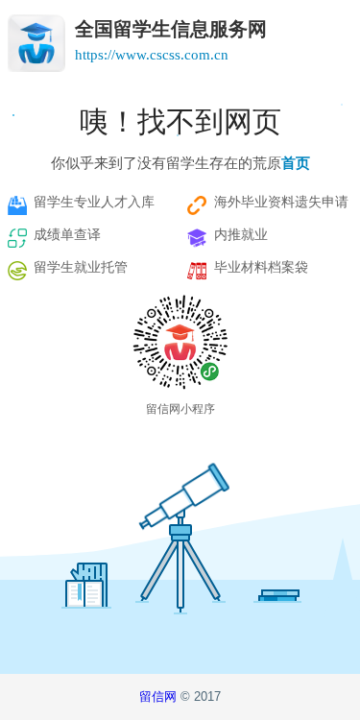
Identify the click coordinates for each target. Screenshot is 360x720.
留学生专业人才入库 (94, 202)
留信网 (159, 696)
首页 (295, 163)
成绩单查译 (67, 235)
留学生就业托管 (81, 267)
